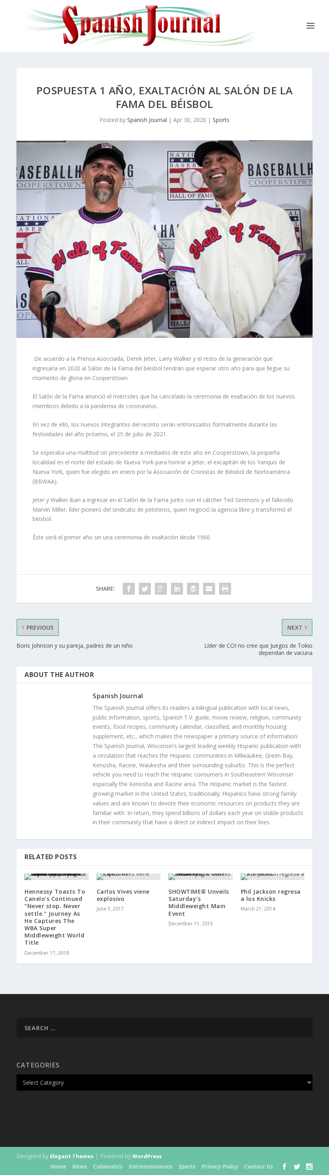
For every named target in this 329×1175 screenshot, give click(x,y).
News (79, 1166)
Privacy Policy (219, 1166)
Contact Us (258, 1166)
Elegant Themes (71, 1156)
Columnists (108, 1166)
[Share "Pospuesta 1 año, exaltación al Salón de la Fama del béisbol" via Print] (225, 589)
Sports (221, 120)
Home (58, 1166)
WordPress (147, 1156)
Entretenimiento (151, 1166)
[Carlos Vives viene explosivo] (129, 877)
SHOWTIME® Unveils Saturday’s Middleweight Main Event (199, 902)
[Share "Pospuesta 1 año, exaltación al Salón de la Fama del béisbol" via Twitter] (145, 589)
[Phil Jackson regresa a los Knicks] (273, 877)
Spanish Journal (147, 120)
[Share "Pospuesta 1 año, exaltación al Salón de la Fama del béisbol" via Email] (209, 589)
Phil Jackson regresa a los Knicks (271, 895)
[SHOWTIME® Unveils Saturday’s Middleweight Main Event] (201, 877)
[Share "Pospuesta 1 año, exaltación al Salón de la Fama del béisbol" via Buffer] (193, 589)
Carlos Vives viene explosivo (123, 895)
